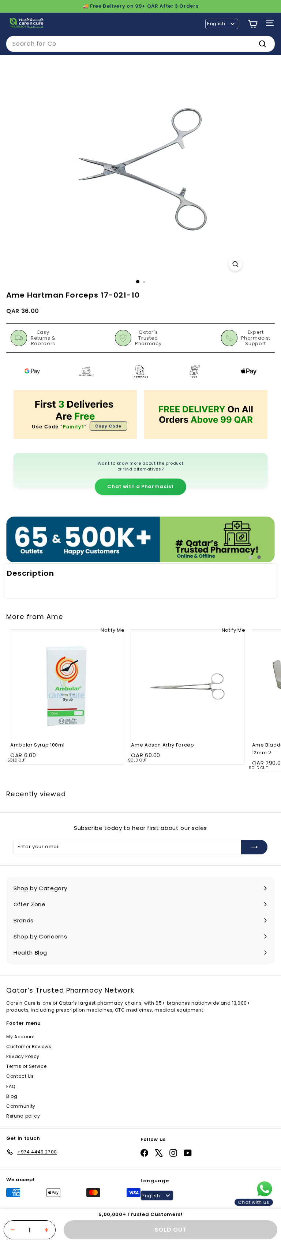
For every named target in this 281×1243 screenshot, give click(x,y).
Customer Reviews (28, 1046)
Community (20, 1106)
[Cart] (252, 24)
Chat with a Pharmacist (140, 486)
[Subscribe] (254, 847)
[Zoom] (235, 264)
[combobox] (140, 44)
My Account (20, 1037)
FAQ (10, 1086)
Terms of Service (26, 1066)
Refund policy (23, 1116)
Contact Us (20, 1076)
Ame (54, 616)
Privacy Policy (23, 1056)
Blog (12, 1096)
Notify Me (112, 630)
